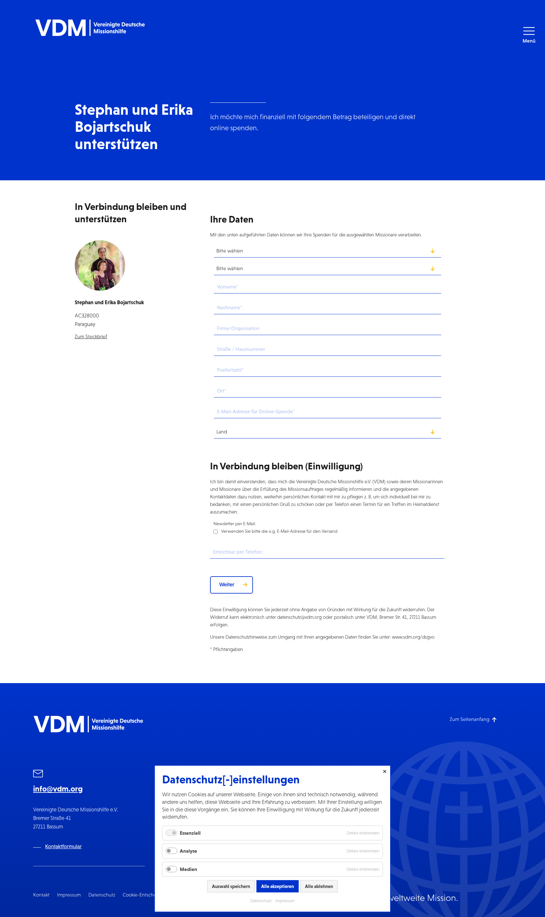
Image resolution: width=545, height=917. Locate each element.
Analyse (188, 851)
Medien (188, 869)
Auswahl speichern (231, 886)
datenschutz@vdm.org (299, 617)
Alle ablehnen (319, 886)
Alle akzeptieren (277, 886)
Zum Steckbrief (91, 336)
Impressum (69, 894)
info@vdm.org (58, 788)
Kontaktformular (63, 847)
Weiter (226, 584)
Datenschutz (101, 894)
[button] (529, 36)
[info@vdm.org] (38, 774)
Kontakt (41, 894)
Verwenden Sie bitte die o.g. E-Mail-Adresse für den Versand (279, 531)
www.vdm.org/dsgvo (413, 637)
